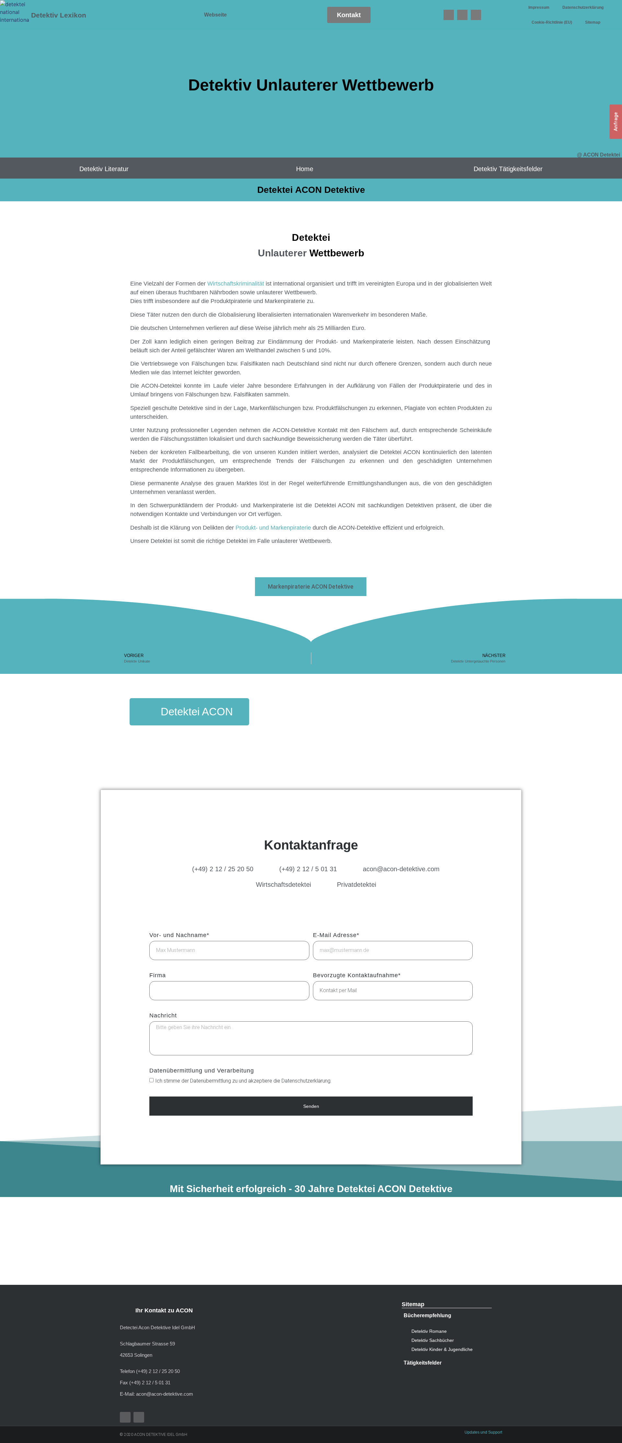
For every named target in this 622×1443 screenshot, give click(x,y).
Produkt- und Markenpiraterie (273, 527)
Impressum (538, 7)
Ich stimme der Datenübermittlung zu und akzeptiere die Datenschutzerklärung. (243, 1081)
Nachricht (163, 1016)
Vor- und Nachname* (179, 935)
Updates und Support (483, 1432)
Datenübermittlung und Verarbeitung (201, 1071)
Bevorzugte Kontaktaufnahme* (357, 975)
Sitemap (592, 22)
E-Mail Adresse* (336, 935)
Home (304, 168)
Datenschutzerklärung (583, 7)
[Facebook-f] (125, 1417)
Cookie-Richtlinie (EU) (552, 22)
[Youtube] (462, 15)
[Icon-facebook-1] (448, 15)
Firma (157, 975)
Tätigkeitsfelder (423, 1363)
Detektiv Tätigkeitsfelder (508, 168)
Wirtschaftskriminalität (235, 283)
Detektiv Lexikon (58, 15)
